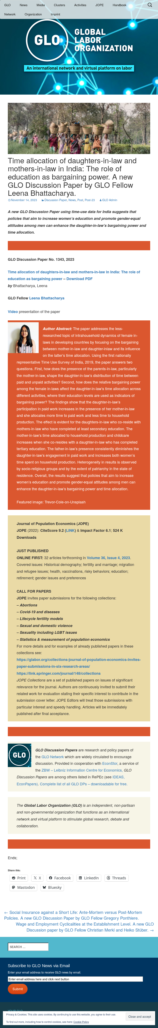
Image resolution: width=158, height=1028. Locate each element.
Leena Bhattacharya (46, 298)
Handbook (120, 5)
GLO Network (53, 756)
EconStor (109, 763)
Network (10, 14)
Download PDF (79, 278)
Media (41, 5)
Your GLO (15, 1011)
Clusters (59, 5)
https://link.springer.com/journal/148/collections (59, 673)
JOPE (99, 5)
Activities (80, 5)
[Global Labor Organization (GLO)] (79, 42)
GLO (7, 5)
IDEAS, (119, 776)
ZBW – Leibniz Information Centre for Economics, (82, 770)
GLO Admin (109, 200)
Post (80, 200)
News (24, 5)
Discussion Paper (55, 200)
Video (13, 311)
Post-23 (90, 200)
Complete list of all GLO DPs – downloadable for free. (84, 783)
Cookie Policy (81, 1021)
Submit (18, 988)
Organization (33, 14)
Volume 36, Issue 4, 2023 (108, 557)
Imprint (55, 14)
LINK (70, 530)
